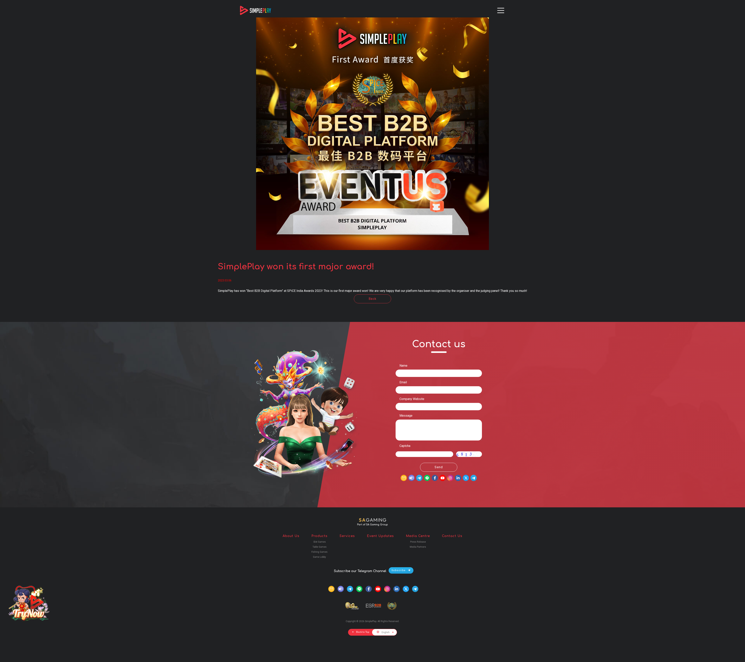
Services (347, 536)
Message (405, 415)
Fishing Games (319, 552)
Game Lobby (319, 557)
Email (403, 382)
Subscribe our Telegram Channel (360, 571)
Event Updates (380, 536)
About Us (291, 536)
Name (403, 365)
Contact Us (452, 536)
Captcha (404, 446)
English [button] (386, 632)
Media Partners (418, 547)
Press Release (418, 542)
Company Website (411, 399)
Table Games (320, 547)
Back (372, 299)
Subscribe (399, 570)
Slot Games (319, 542)
